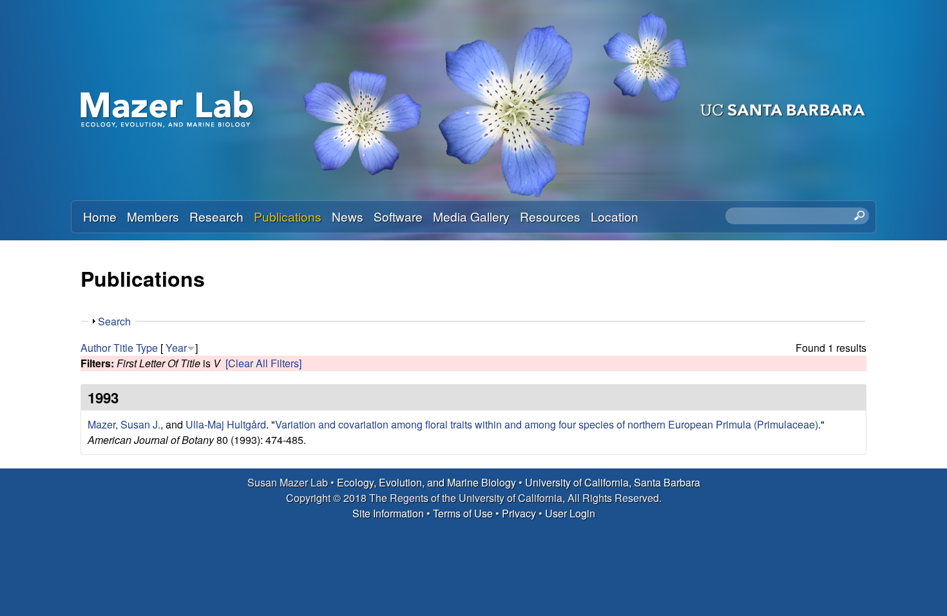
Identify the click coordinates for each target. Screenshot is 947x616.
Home (100, 216)
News (347, 216)
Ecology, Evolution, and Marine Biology (426, 482)
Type (147, 347)
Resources (550, 216)
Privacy (519, 513)
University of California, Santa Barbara (612, 482)
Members (153, 216)
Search (114, 321)
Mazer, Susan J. (124, 424)
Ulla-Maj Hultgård (226, 424)
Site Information (388, 513)
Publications (287, 216)
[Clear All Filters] (263, 363)
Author (96, 347)
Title (123, 347)
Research (216, 216)
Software (398, 216)
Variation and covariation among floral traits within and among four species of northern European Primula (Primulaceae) (546, 424)
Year (176, 347)
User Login (570, 513)
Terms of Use (463, 513)
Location (614, 216)
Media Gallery (471, 216)
